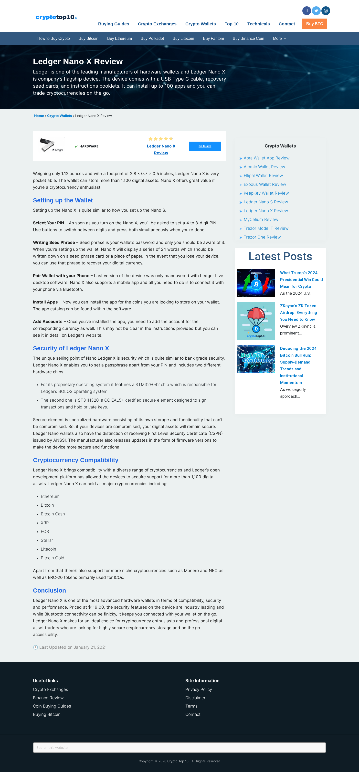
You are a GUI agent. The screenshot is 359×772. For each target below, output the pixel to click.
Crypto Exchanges (50, 689)
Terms (191, 706)
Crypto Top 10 (178, 761)
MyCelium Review (261, 219)
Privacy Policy (198, 689)
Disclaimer (195, 697)
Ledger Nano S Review (266, 201)
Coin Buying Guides (52, 706)
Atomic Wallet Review (264, 166)
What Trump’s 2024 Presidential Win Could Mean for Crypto (301, 279)
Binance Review (48, 697)
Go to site (205, 146)
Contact (193, 714)
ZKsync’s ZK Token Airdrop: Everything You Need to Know (298, 312)
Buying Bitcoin (47, 714)
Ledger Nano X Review (266, 210)
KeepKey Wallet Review (266, 193)
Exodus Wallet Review (265, 184)
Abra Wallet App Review (267, 158)
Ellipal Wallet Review (263, 175)
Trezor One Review (262, 237)
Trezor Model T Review (266, 228)
